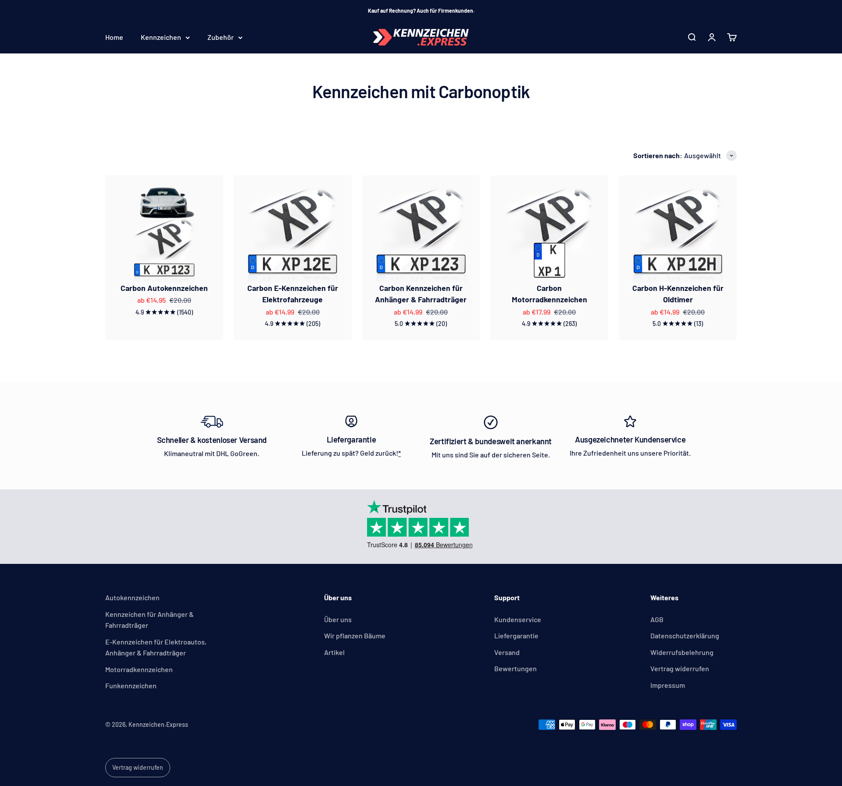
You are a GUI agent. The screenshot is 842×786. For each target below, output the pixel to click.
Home (114, 37)
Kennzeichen (161, 37)
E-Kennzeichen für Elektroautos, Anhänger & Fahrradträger (156, 647)
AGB (657, 619)
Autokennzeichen (132, 597)
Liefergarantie (516, 635)
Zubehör (220, 37)
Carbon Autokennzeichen (164, 288)
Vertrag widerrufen (679, 668)
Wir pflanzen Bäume (354, 635)
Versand (507, 652)
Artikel (334, 652)
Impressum (667, 685)
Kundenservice (517, 619)
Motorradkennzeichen (139, 669)
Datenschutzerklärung (684, 635)
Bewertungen (515, 668)
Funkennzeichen (131, 685)
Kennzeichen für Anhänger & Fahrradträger (149, 620)
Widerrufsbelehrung (682, 652)
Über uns (338, 619)
